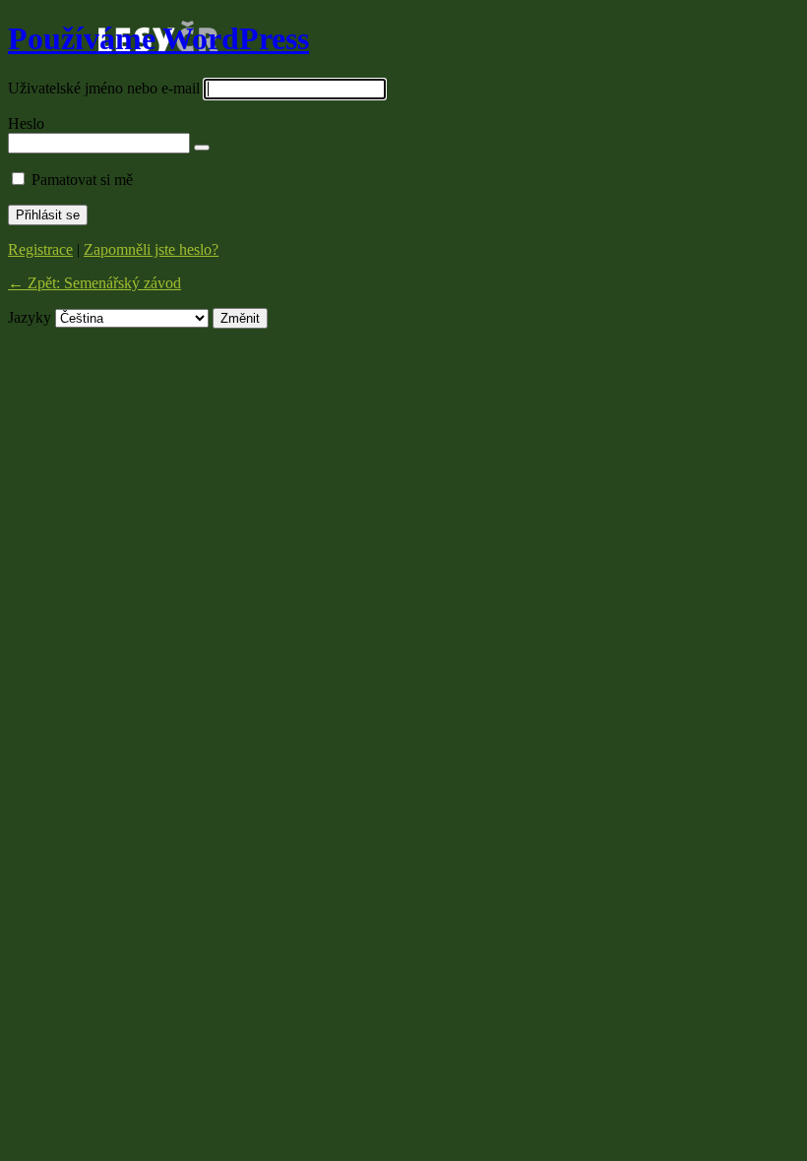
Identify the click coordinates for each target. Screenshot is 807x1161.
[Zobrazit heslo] (202, 148)
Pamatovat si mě (82, 179)
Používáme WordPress (158, 38)
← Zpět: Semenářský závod (94, 283)
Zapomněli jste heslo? (151, 249)
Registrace (40, 249)
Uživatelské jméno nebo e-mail (104, 88)
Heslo (26, 123)
